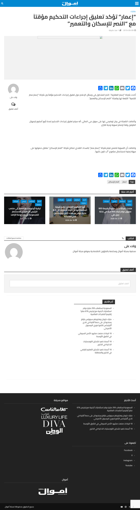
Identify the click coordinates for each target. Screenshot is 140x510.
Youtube (128, 465)
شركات (106, 201)
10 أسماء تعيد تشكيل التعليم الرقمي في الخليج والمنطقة (96, 351)
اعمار (124, 182)
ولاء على (13, 97)
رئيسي (114, 201)
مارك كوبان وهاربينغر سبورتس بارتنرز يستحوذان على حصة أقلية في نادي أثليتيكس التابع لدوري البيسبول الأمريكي (96, 323)
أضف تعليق (13, 109)
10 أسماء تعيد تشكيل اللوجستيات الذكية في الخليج (97, 342)
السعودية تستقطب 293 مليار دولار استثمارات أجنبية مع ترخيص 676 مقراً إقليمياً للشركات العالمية (96, 311)
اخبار (129, 201)
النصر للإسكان (113, 182)
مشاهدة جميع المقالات (13, 238)
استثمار (122, 201)
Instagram (127, 460)
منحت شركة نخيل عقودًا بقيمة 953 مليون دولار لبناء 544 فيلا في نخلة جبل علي (115, 211)
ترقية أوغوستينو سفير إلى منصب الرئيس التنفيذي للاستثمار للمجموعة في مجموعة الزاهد (25, 211)
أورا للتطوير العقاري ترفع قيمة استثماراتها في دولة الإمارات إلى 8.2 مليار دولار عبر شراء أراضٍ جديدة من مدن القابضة (70, 211)
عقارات (133, 11)
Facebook (128, 450)
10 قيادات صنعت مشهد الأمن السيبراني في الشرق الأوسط (95, 334)
